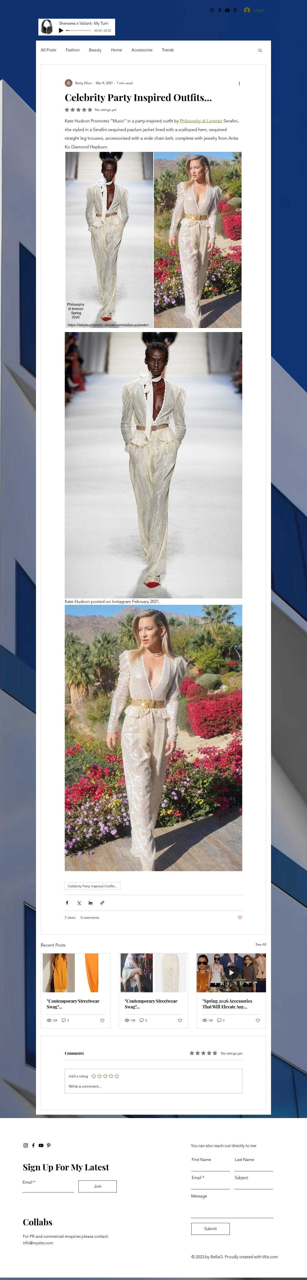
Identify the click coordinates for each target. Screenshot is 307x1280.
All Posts (48, 50)
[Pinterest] (49, 1145)
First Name (201, 1160)
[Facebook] (33, 1145)
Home (116, 50)
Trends (168, 50)
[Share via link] (102, 902)
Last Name (244, 1160)
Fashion (72, 50)
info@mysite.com (38, 1242)
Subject (241, 1178)
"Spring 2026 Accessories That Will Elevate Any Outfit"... (227, 1004)
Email (27, 1182)
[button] (260, 50)
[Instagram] (26, 1145)
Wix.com (270, 1256)
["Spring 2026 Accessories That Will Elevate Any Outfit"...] (231, 972)
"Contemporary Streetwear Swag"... (73, 1004)
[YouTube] (41, 1145)
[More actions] (239, 83)
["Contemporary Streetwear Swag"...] (75, 972)
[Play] (61, 30)
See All (261, 944)
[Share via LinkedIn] (90, 902)
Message (199, 1196)
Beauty (95, 50)
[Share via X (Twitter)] (79, 902)
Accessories (141, 50)
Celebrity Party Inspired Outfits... (93, 886)
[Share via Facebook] (67, 902)
